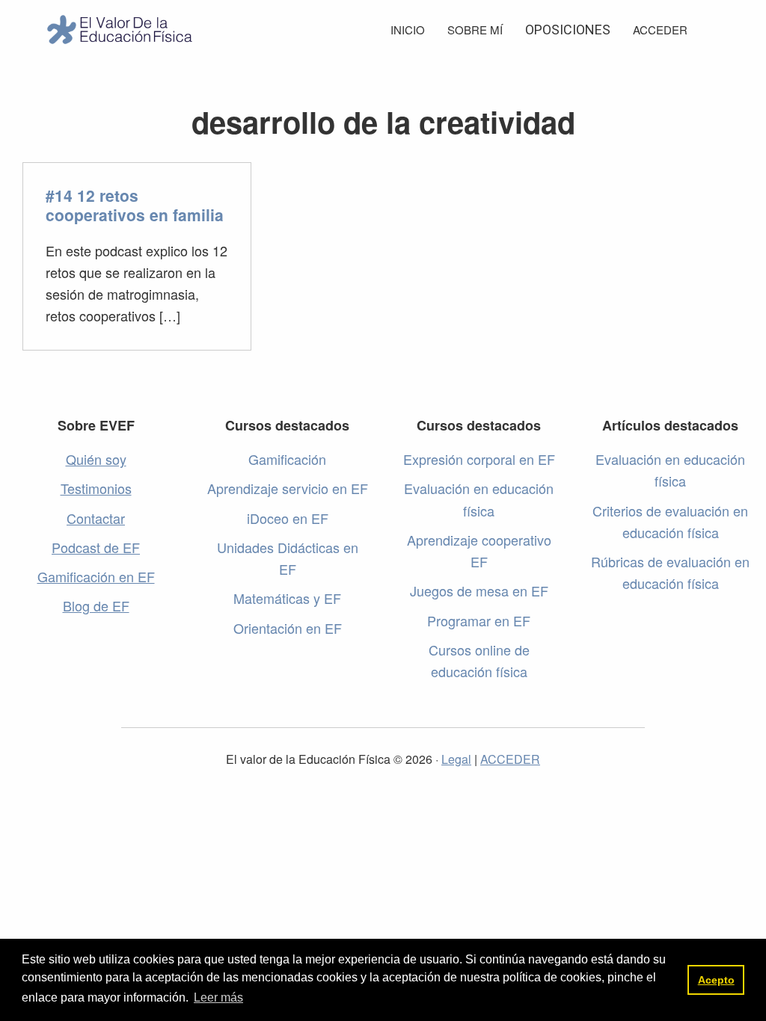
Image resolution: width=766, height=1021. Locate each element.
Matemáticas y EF (287, 598)
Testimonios (96, 488)
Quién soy (96, 459)
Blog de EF (96, 605)
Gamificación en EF (96, 576)
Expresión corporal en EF (479, 459)
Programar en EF (478, 620)
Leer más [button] (218, 997)
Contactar (96, 518)
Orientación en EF (287, 628)
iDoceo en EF (287, 518)
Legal (456, 759)
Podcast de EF (96, 547)
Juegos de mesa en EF (479, 590)
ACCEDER (510, 759)
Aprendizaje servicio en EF (287, 488)
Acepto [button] (716, 980)
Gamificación (287, 459)
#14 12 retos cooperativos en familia (135, 205)
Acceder (660, 29)
